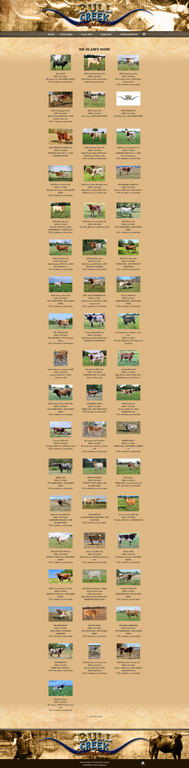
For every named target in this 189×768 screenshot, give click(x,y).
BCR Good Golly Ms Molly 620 (94, 184)
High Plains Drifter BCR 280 (93, 79)
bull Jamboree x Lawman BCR (61, 369)
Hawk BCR (60, 74)
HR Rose (66, 668)
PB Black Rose (60, 699)
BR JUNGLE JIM (60, 332)
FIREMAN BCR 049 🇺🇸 (57, 153)
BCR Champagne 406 (61, 111)
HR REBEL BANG (94, 404)
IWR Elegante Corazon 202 (94, 662)
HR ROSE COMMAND (128, 625)
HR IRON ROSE (60, 625)
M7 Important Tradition (94, 441)
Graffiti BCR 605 (128, 369)
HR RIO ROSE (94, 625)
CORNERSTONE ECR (58, 520)
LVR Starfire (136, 190)
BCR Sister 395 (128, 221)
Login (106, 762)
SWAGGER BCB (122, 301)
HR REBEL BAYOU (67, 79)
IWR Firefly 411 (128, 404)
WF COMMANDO (122, 227)
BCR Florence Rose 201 (60, 184)
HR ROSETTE (60, 662)
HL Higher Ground (124, 557)
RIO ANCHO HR (88, 631)
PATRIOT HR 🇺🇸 (128, 441)
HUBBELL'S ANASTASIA (94, 341)
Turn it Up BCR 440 (94, 551)
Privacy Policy (85, 762)
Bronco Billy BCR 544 (94, 332)
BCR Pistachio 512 (60, 221)
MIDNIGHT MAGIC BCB (94, 599)
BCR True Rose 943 (128, 258)
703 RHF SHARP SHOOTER (92, 517)
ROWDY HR (121, 264)
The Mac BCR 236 (57, 227)
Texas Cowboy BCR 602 (128, 514)
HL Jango (86, 116)
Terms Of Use (97, 762)
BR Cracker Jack (123, 79)
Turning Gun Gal (134, 483)
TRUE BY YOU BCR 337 (61, 551)
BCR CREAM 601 (128, 111)
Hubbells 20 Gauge (54, 190)
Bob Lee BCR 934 (122, 190)
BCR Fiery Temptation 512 (128, 148)
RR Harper (128, 477)
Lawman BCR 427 (57, 375)
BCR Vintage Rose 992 (60, 295)
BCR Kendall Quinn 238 (94, 156)
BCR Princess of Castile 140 (94, 193)
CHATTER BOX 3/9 (91, 375)
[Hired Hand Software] (142, 764)
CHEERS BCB (137, 520)
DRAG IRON (55, 631)
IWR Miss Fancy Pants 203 (128, 662)
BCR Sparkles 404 (94, 258)
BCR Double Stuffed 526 (94, 74)
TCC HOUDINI (54, 338)
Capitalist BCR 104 (128, 588)
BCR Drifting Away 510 (94, 148)
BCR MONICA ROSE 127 (128, 184)
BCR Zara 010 (103, 227)
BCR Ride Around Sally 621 (94, 221)
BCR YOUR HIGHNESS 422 (94, 295)
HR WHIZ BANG (100, 409)
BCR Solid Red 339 (61, 258)
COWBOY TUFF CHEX (92, 483)
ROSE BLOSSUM (94, 477)
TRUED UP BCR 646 (54, 557)
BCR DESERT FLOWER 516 (60, 148)
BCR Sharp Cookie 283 (94, 82)
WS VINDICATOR (54, 301)
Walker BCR (128, 551)
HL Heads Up (51, 79)
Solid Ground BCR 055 (57, 116)
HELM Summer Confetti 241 (128, 377)
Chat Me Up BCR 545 (94, 369)
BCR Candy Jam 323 (128, 74)
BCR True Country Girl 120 (60, 588)
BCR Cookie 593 (94, 111)
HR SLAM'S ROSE (99, 116)
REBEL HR (86, 409)
